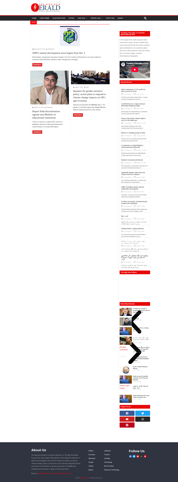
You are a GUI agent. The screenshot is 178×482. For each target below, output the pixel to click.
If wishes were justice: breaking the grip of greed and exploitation (134, 202)
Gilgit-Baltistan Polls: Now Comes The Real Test (141, 396)
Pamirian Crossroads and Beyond (132, 160)
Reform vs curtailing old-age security (133, 133)
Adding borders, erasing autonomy (132, 228)
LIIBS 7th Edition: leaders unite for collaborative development (132, 188)
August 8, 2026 (140, 231)
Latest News (44, 18)
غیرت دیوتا (124, 216)
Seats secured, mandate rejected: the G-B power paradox (140, 377)
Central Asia (95, 18)
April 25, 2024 (139, 191)
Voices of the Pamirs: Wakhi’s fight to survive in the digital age (133, 119)
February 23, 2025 (141, 123)
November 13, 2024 (141, 150)
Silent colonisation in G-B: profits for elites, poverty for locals (133, 90)
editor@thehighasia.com (63, 473)
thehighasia (128, 94)
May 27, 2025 (139, 108)
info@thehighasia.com (46, 473)
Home (34, 18)
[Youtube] (127, 419)
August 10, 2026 (140, 206)
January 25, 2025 (140, 135)
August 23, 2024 (140, 177)
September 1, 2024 (141, 162)
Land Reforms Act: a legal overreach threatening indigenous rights (133, 105)
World (120, 18)
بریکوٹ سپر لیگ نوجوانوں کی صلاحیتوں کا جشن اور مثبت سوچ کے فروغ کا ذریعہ (134, 257)
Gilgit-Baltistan (59, 18)
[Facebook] (127, 413)
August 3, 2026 (140, 246)
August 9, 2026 (140, 218)
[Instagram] (142, 419)
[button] (86, 18)
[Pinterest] (127, 425)
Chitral (71, 18)
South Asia (110, 18)
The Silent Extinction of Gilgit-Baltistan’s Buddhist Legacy (141, 358)
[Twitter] (142, 413)
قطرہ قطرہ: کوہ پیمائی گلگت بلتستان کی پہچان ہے (133, 242)
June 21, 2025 (140, 94)
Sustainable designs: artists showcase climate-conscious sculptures (133, 173)
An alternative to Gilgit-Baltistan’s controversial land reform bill (132, 146)
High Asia (81, 18)
